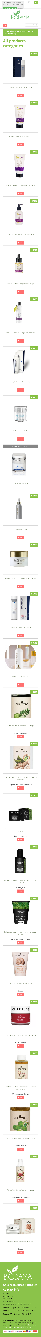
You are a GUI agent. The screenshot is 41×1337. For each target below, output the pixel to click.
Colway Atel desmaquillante (20, 676)
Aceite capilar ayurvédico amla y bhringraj (20, 725)
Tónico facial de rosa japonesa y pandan (20, 1190)
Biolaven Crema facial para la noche (20, 136)
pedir (21, 95)
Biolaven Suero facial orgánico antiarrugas (20, 283)
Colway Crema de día (20, 431)
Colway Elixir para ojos (20, 483)
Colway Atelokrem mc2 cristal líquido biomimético (20, 578)
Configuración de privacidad (22, 1327)
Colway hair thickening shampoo (20, 627)
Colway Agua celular (20, 529)
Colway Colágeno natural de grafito (20, 87)
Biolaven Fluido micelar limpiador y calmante (20, 333)
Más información (13, 6)
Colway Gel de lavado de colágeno (20, 382)
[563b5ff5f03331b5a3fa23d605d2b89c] (20, 608)
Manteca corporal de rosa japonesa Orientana (20, 1035)
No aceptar (20, 8)
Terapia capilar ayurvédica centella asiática (20, 1138)
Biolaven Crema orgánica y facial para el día (20, 185)
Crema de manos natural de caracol (20, 983)
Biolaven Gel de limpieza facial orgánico (20, 234)
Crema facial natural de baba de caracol (20, 1241)
